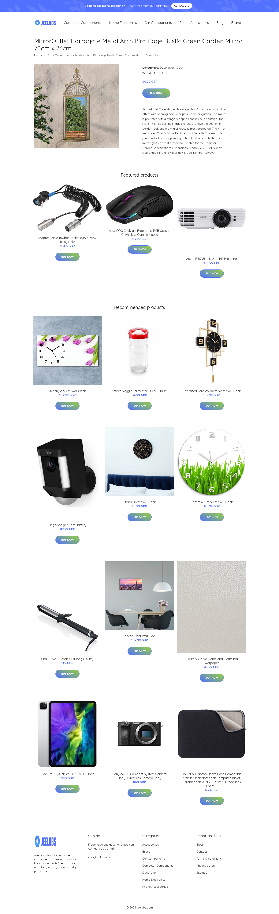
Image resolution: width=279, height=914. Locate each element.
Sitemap (201, 872)
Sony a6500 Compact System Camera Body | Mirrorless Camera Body (140, 776)
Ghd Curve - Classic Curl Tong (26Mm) (67, 659)
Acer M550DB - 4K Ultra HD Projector (211, 259)
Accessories (150, 844)
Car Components (158, 22)
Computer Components (83, 22)
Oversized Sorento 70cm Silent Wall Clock (212, 391)
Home (38, 55)
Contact (201, 851)
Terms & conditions (209, 858)
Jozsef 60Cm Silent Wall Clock (212, 502)
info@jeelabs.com (100, 857)
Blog (220, 22)
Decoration (167, 67)
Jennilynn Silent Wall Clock (67, 391)
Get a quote (181, 5)
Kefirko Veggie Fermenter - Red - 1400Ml (140, 391)
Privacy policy (205, 865)
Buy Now (156, 93)
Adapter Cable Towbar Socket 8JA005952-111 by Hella (67, 240)
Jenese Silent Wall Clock (139, 636)
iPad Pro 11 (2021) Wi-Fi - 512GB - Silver (67, 774)
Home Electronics (123, 22)
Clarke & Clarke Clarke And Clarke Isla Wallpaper (211, 661)
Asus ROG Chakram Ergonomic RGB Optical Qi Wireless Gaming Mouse (139, 233)
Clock (179, 67)
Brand (236, 22)
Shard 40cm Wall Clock (140, 502)
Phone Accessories (194, 22)
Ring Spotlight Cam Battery (67, 525)
